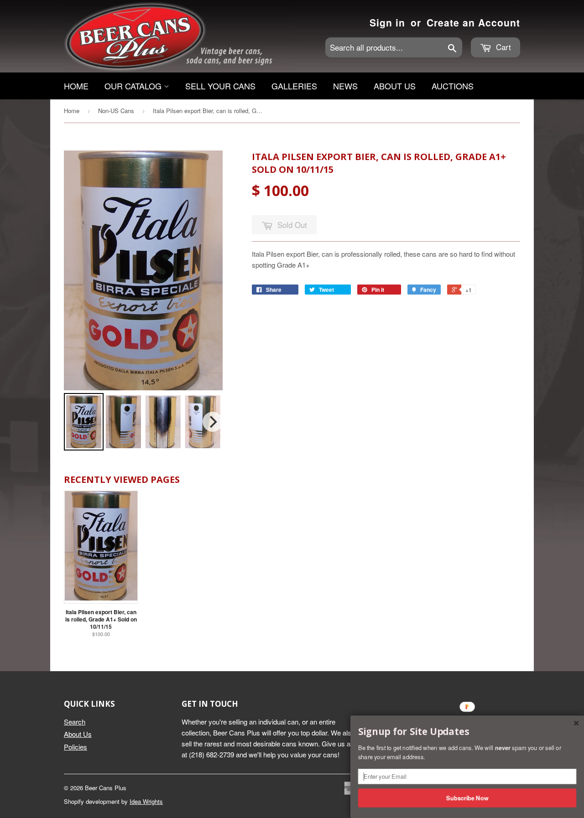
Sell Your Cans (220, 86)
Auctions (453, 86)
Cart (502, 46)
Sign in (387, 22)
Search (74, 721)
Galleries (294, 86)
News (345, 86)
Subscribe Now (467, 797)
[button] (467, 732)
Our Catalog (134, 86)
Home (76, 86)
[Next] (213, 422)
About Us (395, 86)
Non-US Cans (116, 110)
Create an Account (473, 22)
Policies (75, 746)
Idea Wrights (146, 801)
